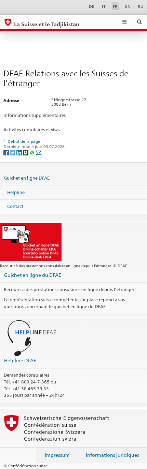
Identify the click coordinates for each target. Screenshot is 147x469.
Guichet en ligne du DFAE (32, 275)
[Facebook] (6, 152)
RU (141, 6)
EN (128, 6)
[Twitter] (13, 152)
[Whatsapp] (32, 152)
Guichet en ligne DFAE (27, 178)
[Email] (38, 152)
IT (104, 6)
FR (115, 6)
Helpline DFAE (20, 360)
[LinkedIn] (19, 152)
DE (91, 6)
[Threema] (26, 152)
